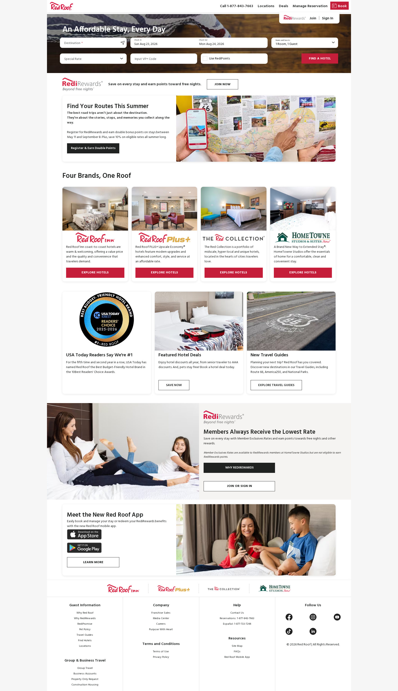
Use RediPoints (219, 58)
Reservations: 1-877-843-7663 (237, 618)
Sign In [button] (327, 18)
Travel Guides (85, 635)
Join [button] (313, 18)
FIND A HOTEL (320, 58)
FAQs (237, 651)
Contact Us (237, 613)
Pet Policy (85, 629)
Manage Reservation (310, 6)
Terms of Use (161, 651)
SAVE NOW (174, 385)
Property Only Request (84, 679)
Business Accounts (85, 673)
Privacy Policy (161, 657)
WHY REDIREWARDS (239, 467)
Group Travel (85, 668)
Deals (283, 6)
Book (342, 6)
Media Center (161, 618)
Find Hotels (85, 640)
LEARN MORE (93, 562)
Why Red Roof (85, 613)
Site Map (237, 646)
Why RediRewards (85, 618)
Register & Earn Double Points (93, 148)
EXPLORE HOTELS (95, 272)
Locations (266, 6)
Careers (161, 624)
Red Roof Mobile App (237, 657)
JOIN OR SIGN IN (239, 486)
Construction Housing (84, 684)
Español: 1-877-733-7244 (237, 624)
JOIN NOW (222, 84)
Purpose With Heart (161, 629)
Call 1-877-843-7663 (236, 6)
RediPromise (84, 624)
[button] (61, 6)
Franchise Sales (160, 613)
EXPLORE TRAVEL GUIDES (276, 385)
